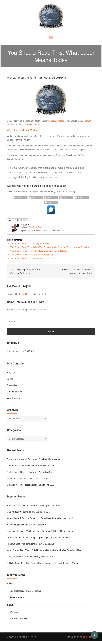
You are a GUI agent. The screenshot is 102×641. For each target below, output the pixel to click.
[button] (20, 197)
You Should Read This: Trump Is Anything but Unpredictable (38, 250)
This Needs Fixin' (35, 227)
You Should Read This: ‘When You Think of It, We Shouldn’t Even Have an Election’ (49, 247)
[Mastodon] (51, 209)
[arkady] (14, 227)
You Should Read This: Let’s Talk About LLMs (31, 254)
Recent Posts (21, 220)
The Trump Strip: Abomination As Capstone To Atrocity (26, 271)
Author (11, 220)
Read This (42, 77)
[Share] (94, 635)
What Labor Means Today (22, 130)
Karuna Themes (87, 636)
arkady (13, 77)
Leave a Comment (57, 77)
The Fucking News (31, 124)
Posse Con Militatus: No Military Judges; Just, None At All (77, 271)
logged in (23, 294)
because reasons (57, 120)
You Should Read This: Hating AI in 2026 (29, 243)
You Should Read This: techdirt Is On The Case (32, 258)
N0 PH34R (30, 350)
